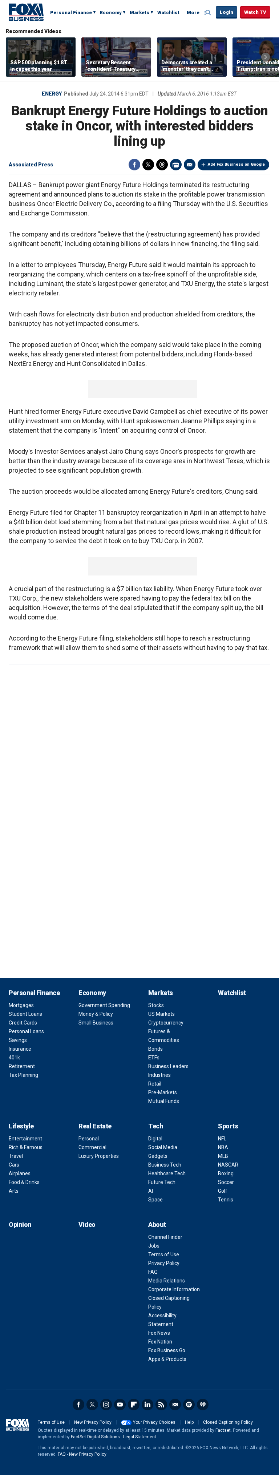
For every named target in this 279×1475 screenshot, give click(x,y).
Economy (111, 12)
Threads (162, 164)
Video (87, 1224)
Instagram (106, 1404)
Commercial (92, 1147)
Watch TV (255, 12)
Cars (14, 1165)
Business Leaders (168, 1066)
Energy (52, 94)
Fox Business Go (166, 1350)
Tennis (225, 1200)
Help (189, 1422)
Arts (14, 1191)
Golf (222, 1191)
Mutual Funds (163, 1101)
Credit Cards (23, 1023)
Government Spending (104, 1005)
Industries (159, 1075)
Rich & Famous (26, 1147)
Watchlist (168, 12)
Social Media (162, 1147)
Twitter (148, 164)
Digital (155, 1138)
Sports (228, 1126)
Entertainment (25, 1138)
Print (176, 164)
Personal (88, 1138)
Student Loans (25, 1014)
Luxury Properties (98, 1156)
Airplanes (20, 1173)
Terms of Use (163, 1254)
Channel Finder (165, 1237)
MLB (223, 1156)
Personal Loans (26, 1031)
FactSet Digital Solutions (95, 1436)
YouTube (120, 1404)
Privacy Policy (163, 1263)
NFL (222, 1138)
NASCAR (228, 1165)
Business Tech (164, 1165)
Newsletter (175, 1404)
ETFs (153, 1057)
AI (150, 1191)
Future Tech (161, 1182)
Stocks (156, 1005)
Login (226, 12)
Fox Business (26, 12)
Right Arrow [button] (265, 57)
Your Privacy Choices (154, 1422)
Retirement (22, 1066)
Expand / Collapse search (208, 13)
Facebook (134, 164)
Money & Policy (95, 1014)
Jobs (153, 1246)
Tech (155, 1126)
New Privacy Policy (93, 1422)
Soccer (226, 1182)
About (157, 1224)
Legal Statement (139, 1436)
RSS (161, 1404)
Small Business (95, 1023)
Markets (139, 12)
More (193, 12)
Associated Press (31, 164)
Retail (154, 1084)
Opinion (20, 1224)
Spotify (189, 1404)
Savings (18, 1040)
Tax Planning (23, 1075)
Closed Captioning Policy (228, 1422)
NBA (223, 1147)
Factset (223, 1430)
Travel (16, 1156)
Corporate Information (174, 1289)
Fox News (159, 1333)
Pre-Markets (162, 1092)
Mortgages (21, 1005)
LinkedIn (147, 1404)
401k (14, 1057)
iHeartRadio (203, 1404)
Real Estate (95, 1126)
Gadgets (157, 1156)
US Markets (161, 1014)
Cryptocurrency (165, 1023)
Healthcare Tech (167, 1173)
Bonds (155, 1049)
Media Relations (166, 1281)
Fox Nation (160, 1342)
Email (189, 164)
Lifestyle (21, 1126)
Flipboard (134, 1404)
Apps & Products (167, 1359)
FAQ (153, 1272)
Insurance (20, 1049)
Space (155, 1200)
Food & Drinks (24, 1182)
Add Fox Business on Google (236, 164)
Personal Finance (71, 12)
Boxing (226, 1173)
